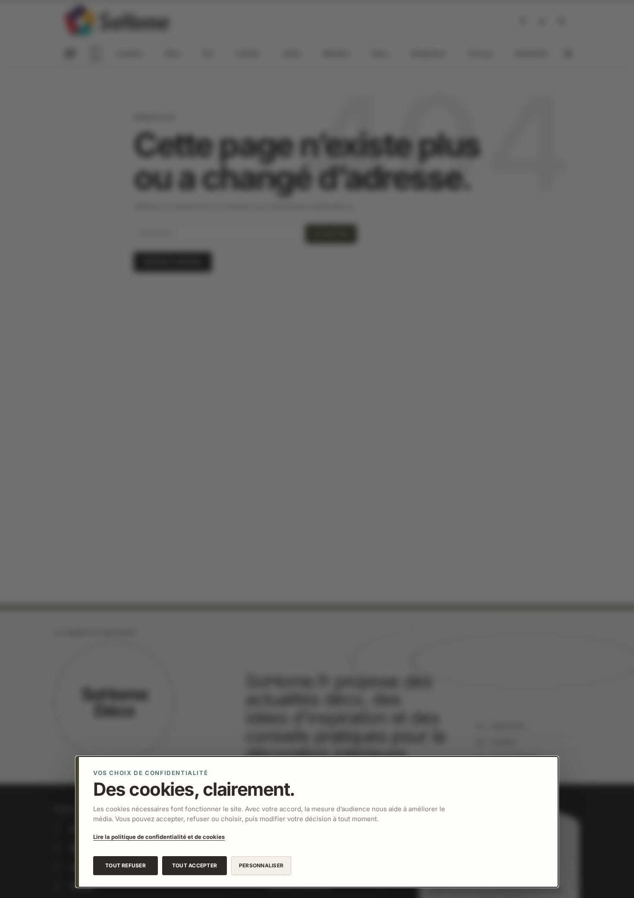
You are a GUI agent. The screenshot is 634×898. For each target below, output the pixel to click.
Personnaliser (261, 865)
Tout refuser (125, 865)
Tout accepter (194, 865)
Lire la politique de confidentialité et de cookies (159, 836)
